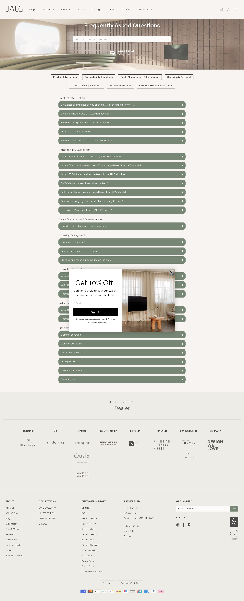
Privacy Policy (100, 322)
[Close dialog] (171, 272)
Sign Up (95, 312)
